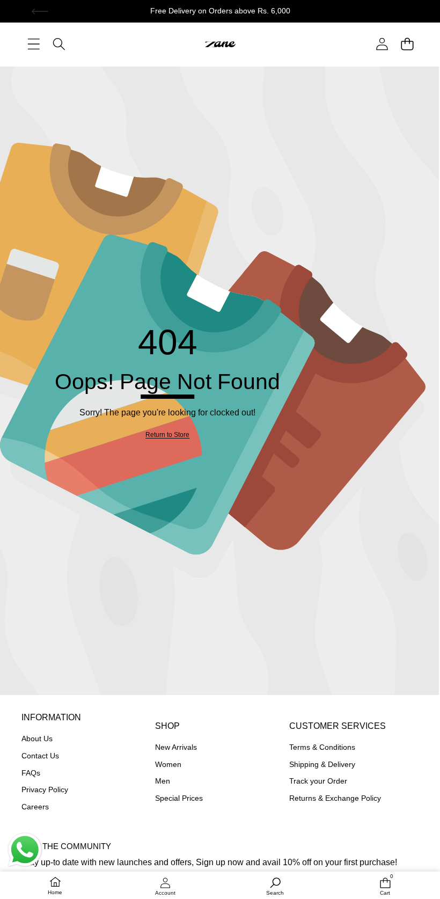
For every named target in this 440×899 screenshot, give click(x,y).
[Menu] (33, 44)
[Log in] (382, 44)
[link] (167, 435)
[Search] (59, 44)
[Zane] (220, 43)
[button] (40, 11)
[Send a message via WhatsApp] (25, 849)
